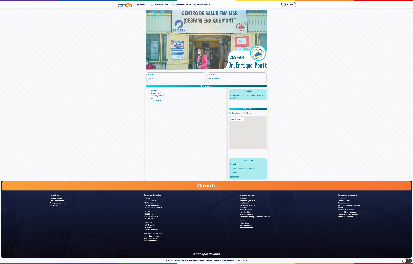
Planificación (245, 212)
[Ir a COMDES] (125, 4)
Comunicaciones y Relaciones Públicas (255, 217)
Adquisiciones (343, 203)
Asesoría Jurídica (246, 214)
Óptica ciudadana (150, 240)
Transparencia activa (58, 203)
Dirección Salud (344, 201)
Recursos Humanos (247, 205)
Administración (245, 203)
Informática (244, 223)
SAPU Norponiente (150, 229)
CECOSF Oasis (149, 218)
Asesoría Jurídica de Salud (348, 214)
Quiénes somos (56, 198)
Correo (290, 4)
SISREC (341, 207)
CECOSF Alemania (150, 216)
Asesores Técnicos (345, 217)
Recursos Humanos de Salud (349, 205)
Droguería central (150, 238)
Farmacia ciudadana (151, 236)
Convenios (54, 205)
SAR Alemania (148, 225)
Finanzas (243, 207)
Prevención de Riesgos (347, 212)
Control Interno (246, 210)
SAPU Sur (147, 227)
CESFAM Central (149, 201)
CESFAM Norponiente (152, 205)
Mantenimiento (246, 225)
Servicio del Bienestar (346, 210)
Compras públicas (57, 201)
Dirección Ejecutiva (247, 201)
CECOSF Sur (148, 214)
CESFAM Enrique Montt (152, 207)
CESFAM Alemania (150, 203)
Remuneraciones (246, 228)
